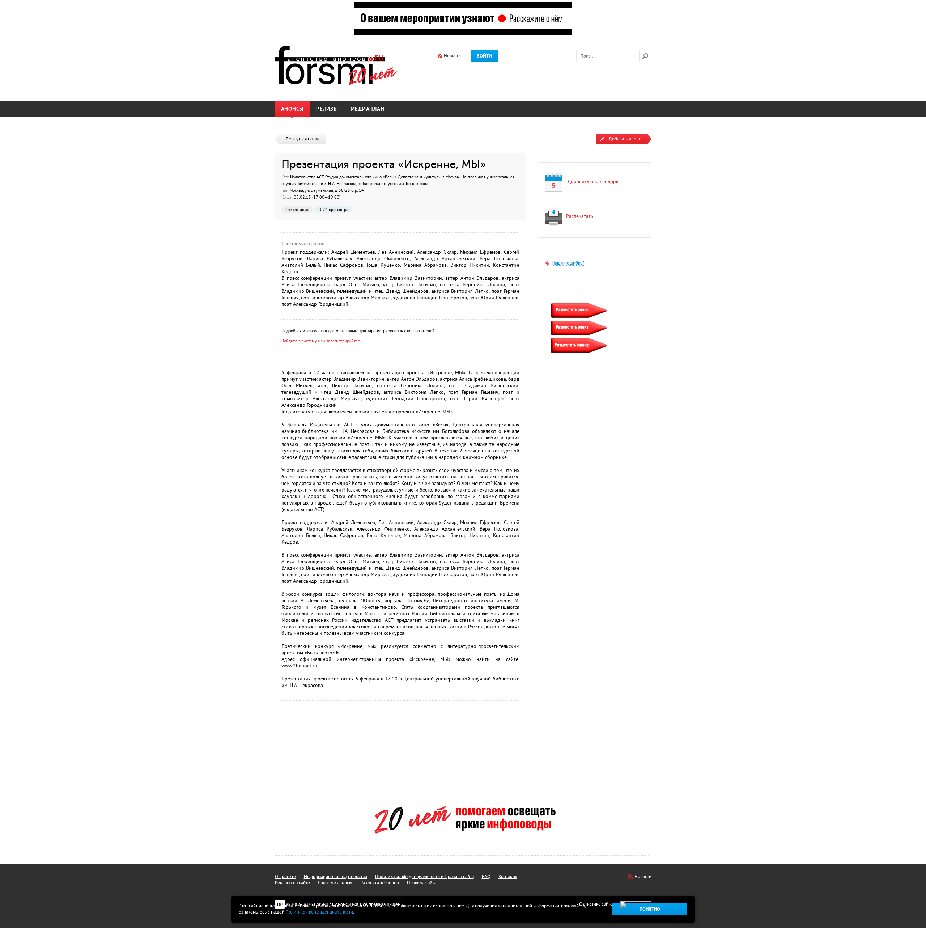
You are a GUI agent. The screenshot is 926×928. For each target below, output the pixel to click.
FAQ (486, 877)
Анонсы (292, 109)
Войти (484, 56)
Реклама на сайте (292, 883)
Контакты (507, 877)
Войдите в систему (299, 340)
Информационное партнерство (335, 877)
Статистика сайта (595, 904)
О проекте (285, 877)
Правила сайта (421, 883)
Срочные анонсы (335, 883)
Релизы (327, 109)
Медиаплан (368, 109)
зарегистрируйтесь (344, 340)
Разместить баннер (379, 883)
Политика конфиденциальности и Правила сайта (424, 877)
